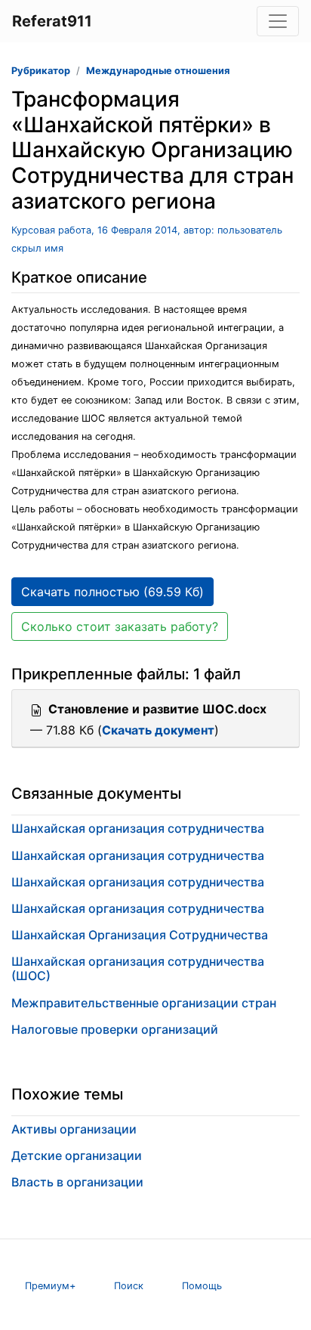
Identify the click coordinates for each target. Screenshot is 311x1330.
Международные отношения (157, 70)
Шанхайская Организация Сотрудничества (139, 934)
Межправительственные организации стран (143, 1002)
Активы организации (74, 1129)
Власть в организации (77, 1181)
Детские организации (76, 1155)
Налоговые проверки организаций (114, 1029)
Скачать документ (158, 730)
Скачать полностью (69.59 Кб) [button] (112, 591)
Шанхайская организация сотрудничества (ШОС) (137, 968)
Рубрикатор (40, 70)
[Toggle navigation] (278, 21)
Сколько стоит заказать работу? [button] (119, 626)
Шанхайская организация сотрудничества (137, 828)
